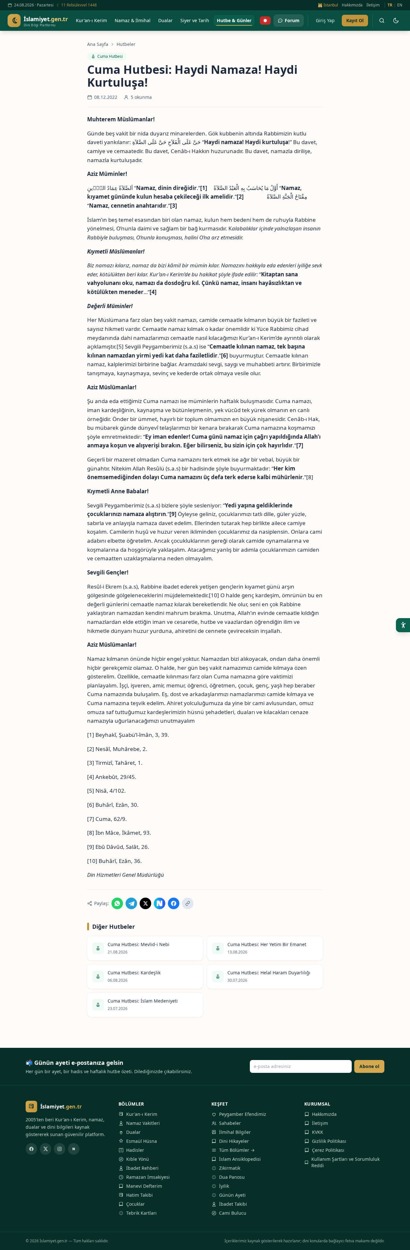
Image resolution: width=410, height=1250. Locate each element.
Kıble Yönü (137, 1159)
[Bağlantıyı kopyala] (187, 903)
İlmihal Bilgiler (235, 1132)
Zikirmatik (229, 1168)
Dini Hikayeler (234, 1141)
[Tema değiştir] (396, 20)
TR (390, 5)
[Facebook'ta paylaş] (173, 903)
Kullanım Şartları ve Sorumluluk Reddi (345, 1162)
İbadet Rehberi (142, 1168)
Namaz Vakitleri (143, 1123)
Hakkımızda (352, 5)
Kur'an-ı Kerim (141, 1114)
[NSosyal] (73, 1149)
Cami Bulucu (232, 1213)
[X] (45, 1149)
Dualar (133, 1132)
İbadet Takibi (233, 1204)
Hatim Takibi (139, 1195)
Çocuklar (135, 1204)
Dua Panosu (232, 1177)
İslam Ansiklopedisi (240, 1159)
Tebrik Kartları (141, 1213)
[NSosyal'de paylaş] (159, 903)
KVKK (317, 1132)
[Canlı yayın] (265, 20)
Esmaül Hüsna (141, 1141)
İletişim (373, 5)
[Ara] (381, 20)
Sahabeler (230, 1123)
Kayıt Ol (355, 20)
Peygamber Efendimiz (242, 1114)
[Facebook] (31, 1149)
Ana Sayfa (97, 44)
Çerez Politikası (328, 1150)
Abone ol (369, 1066)
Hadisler (135, 1150)
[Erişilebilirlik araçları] (403, 625)
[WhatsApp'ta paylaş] (117, 903)
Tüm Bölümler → (237, 1150)
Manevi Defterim (144, 1186)
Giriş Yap (325, 20)
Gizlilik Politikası (329, 1141)
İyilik (224, 1186)
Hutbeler (126, 44)
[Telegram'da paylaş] (131, 903)
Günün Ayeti (232, 1195)
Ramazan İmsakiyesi (148, 1177)
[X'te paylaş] (145, 903)
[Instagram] (59, 1149)
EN (399, 5)
